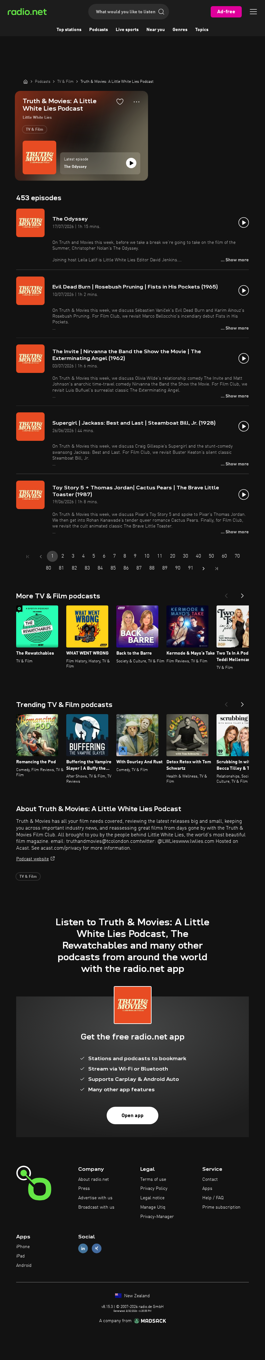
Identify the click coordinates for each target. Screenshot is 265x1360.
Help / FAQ (213, 1198)
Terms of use (153, 1179)
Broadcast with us (96, 1207)
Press (84, 1188)
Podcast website (32, 859)
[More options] (136, 102)
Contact (210, 1179)
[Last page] (216, 568)
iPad (20, 1256)
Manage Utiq (152, 1207)
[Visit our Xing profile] (96, 1248)
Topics (201, 29)
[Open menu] (253, 12)
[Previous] (226, 593)
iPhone (23, 1247)
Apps (207, 1188)
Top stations (69, 29)
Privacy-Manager (157, 1216)
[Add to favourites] (120, 101)
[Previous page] (41, 556)
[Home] (25, 81)
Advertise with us (95, 1198)
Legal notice (152, 1198)
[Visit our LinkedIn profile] (83, 1248)
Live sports (127, 29)
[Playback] (131, 163)
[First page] (28, 556)
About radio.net (93, 1179)
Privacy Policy (153, 1188)
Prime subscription (221, 1207)
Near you (155, 29)
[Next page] (203, 568)
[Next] (242, 593)
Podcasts (98, 29)
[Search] (161, 12)
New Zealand (136, 1296)
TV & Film (34, 130)
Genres (180, 29)
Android (24, 1265)
